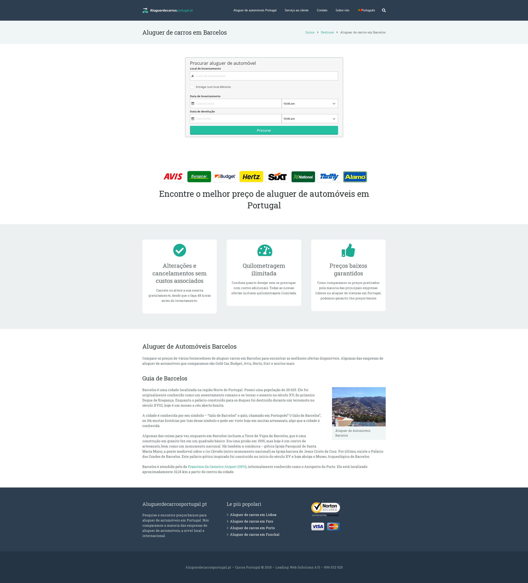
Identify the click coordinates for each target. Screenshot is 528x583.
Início (310, 32)
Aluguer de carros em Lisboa (253, 514)
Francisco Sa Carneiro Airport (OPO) (217, 466)
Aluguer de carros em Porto (252, 528)
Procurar (264, 130)
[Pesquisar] (383, 10)
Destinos (327, 32)
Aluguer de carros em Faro (251, 521)
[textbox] (264, 75)
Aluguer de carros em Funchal (254, 534)
